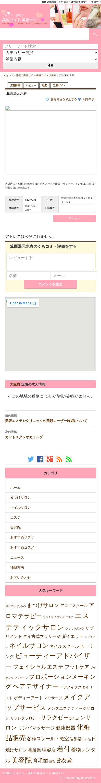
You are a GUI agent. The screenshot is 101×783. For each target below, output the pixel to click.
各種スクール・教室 (48, 738)
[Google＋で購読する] (50, 459)
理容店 (49, 749)
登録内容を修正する (63, 99)
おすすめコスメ (22, 547)
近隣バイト (59, 85)
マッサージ (53, 698)
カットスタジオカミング (24, 434)
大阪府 (52, 75)
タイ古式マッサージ (42, 636)
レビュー (31, 85)
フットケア (77, 667)
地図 (44, 85)
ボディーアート (28, 698)
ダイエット (73, 636)
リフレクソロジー (25, 718)
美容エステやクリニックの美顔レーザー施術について (46, 418)
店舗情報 (15, 85)
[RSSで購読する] (60, 459)
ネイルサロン (20, 507)
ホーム (15, 487)
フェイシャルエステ (38, 667)
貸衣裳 (64, 761)
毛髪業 (34, 750)
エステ (15, 517)
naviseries (88, 778)
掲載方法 (17, 567)
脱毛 (52, 761)
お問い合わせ (20, 577)
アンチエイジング (53, 617)
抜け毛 (87, 739)
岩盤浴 (76, 739)
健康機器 (66, 728)
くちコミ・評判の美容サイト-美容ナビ (25, 75)
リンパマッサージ (36, 728)
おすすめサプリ (22, 537)
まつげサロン (20, 497)
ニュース (17, 557)
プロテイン (21, 677)
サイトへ (74, 218)
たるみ (21, 606)
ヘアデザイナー (36, 686)
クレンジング (74, 628)
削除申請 (89, 99)
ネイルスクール (64, 646)
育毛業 (40, 761)
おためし (10, 606)
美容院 (15, 527)
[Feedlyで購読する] (69, 459)
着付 (63, 749)
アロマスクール (74, 606)
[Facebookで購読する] (41, 459)
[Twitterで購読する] (31, 459)
